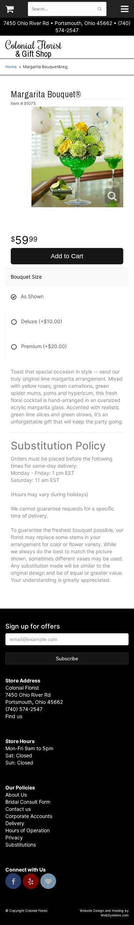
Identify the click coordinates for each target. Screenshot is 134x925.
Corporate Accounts (28, 816)
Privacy (14, 837)
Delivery (14, 823)
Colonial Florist (33, 49)
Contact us (18, 809)
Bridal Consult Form (27, 802)
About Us (16, 795)
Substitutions (20, 845)
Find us (13, 716)
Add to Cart (67, 256)
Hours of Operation (27, 830)
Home (11, 66)
